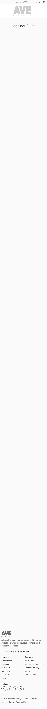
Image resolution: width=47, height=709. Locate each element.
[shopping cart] (43, 2)
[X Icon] (3, 688)
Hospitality (5, 671)
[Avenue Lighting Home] (6, 634)
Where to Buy (6, 661)
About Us (5, 675)
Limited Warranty (32, 668)
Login (37, 2)
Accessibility (21, 702)
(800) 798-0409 (10, 651)
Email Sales (25, 651)
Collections (5, 664)
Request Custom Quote (34, 664)
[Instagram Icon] (15, 688)
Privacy (4, 702)
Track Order (29, 661)
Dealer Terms (30, 675)
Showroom (5, 668)
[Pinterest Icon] (21, 688)
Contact (4, 678)
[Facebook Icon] (9, 688)
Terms (27, 671)
